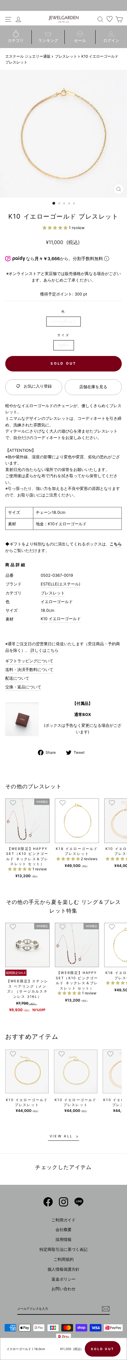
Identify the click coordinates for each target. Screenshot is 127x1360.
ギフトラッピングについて (29, 661)
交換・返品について (23, 687)
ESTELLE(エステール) (60, 584)
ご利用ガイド (63, 1220)
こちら (116, 544)
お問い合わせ (63, 1289)
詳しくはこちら (44, 650)
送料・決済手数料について (29, 669)
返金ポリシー (63, 1279)
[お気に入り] (109, 19)
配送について (17, 678)
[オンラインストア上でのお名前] (48, 1202)
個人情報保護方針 (63, 1269)
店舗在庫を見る (93, 386)
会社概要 (63, 1229)
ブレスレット (66, 56)
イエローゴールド (63, 321)
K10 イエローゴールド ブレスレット (27, 1102)
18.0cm (63, 345)
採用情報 (63, 1239)
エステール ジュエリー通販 (28, 56)
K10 (44, 618)
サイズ (63, 335)
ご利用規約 (64, 1259)
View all (61, 1136)
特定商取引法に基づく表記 (63, 1249)
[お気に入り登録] (13, 802)
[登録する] (106, 1309)
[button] (56, 227)
